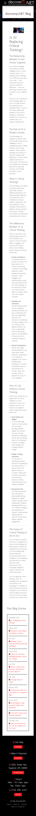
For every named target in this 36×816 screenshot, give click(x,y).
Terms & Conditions (17, 807)
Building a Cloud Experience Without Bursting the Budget (18, 643)
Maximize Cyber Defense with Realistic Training (18, 632)
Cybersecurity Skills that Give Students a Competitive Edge (18, 692)
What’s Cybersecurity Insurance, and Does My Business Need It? (17, 669)
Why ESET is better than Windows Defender (18, 714)
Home (9, 804)
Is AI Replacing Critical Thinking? (17, 622)
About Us (16, 804)
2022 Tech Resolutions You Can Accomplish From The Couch (17, 726)
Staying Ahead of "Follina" (16, 681)
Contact (24, 804)
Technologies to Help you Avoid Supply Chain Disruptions (16, 705)
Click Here (18, 747)
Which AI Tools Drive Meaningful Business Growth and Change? (18, 656)
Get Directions (18, 772)
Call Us (18, 794)
